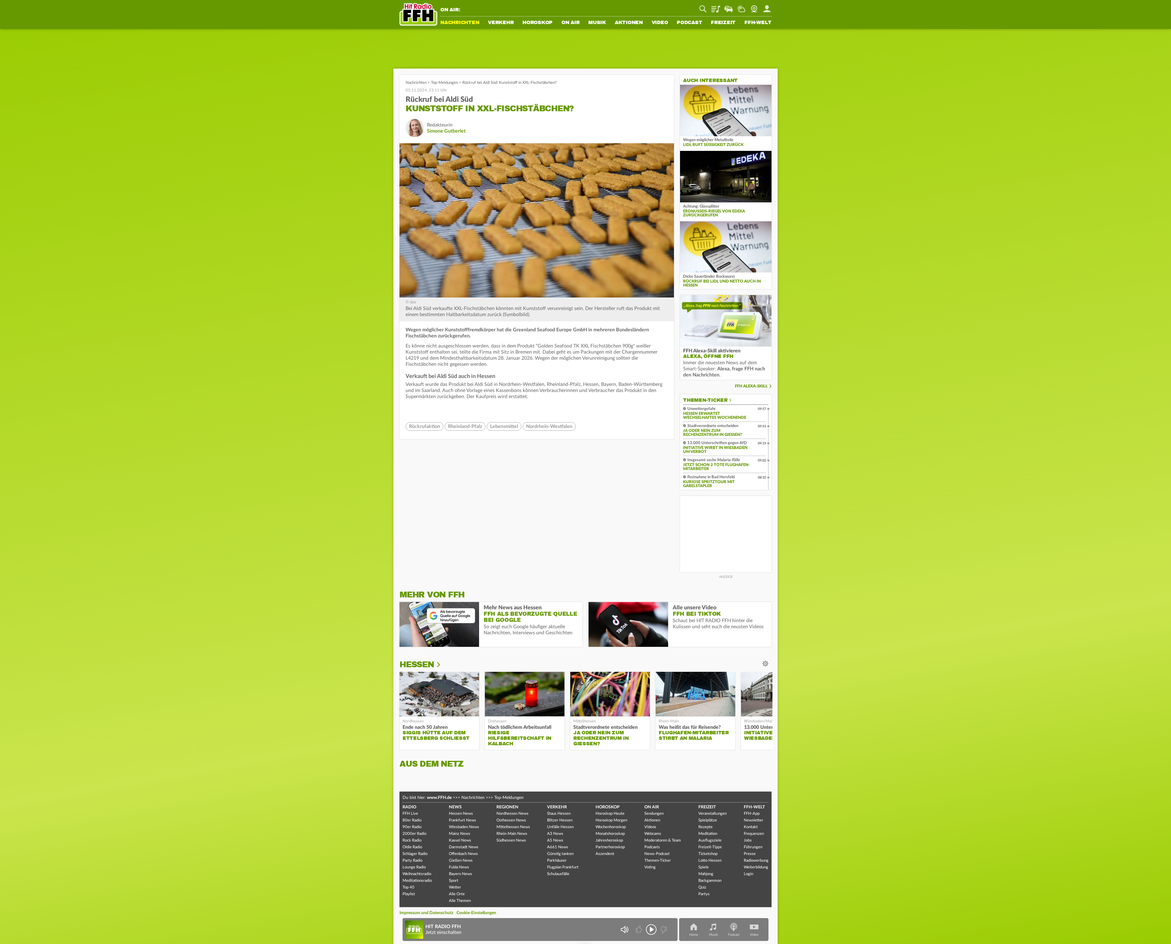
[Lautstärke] (624, 929)
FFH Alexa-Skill (751, 386)
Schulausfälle (558, 874)
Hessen (416, 664)
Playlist (715, 6)
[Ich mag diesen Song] (639, 929)
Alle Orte (457, 894)
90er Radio (412, 827)
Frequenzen (754, 834)
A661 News (557, 847)
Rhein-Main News (511, 834)
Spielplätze (707, 820)
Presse (750, 854)
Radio (409, 807)
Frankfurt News (462, 820)
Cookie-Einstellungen (476, 913)
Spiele (703, 867)
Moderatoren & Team (662, 840)
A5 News (555, 840)
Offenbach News (463, 854)
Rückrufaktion (424, 426)
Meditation (707, 834)
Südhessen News (511, 840)
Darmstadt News (463, 847)
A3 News (555, 834)
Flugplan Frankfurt (562, 867)
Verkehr (501, 23)
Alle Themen (460, 901)
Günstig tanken (560, 854)
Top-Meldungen (444, 83)
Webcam (754, 6)
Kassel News (460, 840)
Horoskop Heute (610, 814)
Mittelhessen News (513, 827)
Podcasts (652, 847)
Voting (650, 867)
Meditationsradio (417, 881)
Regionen (507, 807)
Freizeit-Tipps (710, 847)
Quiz (702, 887)
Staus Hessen (559, 814)
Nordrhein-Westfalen (549, 426)
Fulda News (459, 867)
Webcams (652, 834)
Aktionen (629, 23)
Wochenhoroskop (611, 827)
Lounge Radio (414, 867)
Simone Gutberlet (446, 131)
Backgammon (710, 881)
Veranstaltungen (712, 814)
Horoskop (537, 23)
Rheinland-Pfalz (465, 426)
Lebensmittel (504, 426)
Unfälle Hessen (560, 827)
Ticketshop (708, 854)
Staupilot (728, 6)
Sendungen (654, 814)
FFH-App (752, 814)
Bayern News (460, 874)
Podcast (689, 23)
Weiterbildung (756, 867)
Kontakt (751, 827)
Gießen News (461, 861)
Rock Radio (412, 840)
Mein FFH (767, 6)
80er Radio (412, 820)
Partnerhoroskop (610, 847)
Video (660, 23)
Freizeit (723, 23)
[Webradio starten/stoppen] (651, 929)
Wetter (741, 6)
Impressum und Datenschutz (426, 913)
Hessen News (461, 814)
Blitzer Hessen (559, 820)
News (455, 807)
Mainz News (459, 834)
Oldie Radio (412, 847)
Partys (704, 894)
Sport (453, 881)
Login (748, 874)
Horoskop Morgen (611, 820)
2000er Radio (414, 834)
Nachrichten (459, 23)
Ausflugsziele (710, 840)
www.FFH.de (439, 798)
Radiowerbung (756, 861)
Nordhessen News (512, 814)
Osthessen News (511, 820)
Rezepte (705, 827)
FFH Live (410, 814)
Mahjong (705, 874)
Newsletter (753, 820)
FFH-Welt (758, 23)
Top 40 (408, 887)
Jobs (748, 840)
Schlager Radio (415, 854)
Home (693, 934)
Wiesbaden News (464, 827)
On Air (570, 23)
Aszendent (605, 854)
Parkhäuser (557, 861)
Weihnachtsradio (417, 874)
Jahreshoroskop (609, 840)
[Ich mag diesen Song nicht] (663, 929)
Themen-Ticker (705, 400)
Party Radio (412, 861)
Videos (650, 827)
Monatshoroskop (610, 834)
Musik (597, 23)
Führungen (753, 847)
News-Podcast (657, 854)
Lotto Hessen (710, 861)
